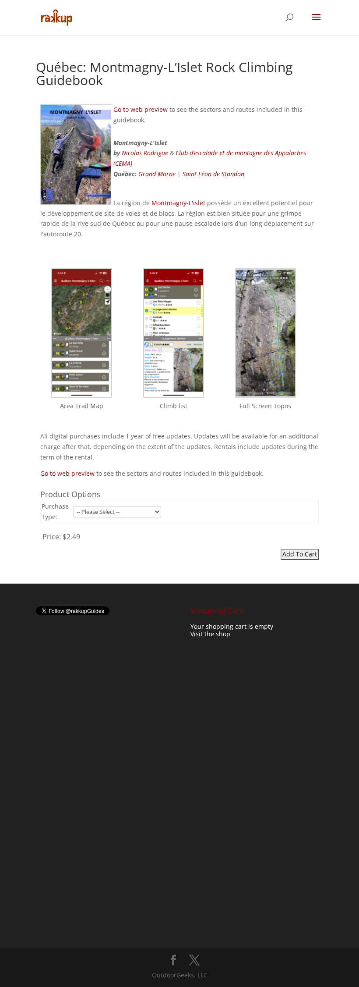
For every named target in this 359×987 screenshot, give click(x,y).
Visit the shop (210, 634)
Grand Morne (157, 174)
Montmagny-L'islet (178, 203)
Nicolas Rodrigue (145, 153)
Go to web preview (140, 109)
